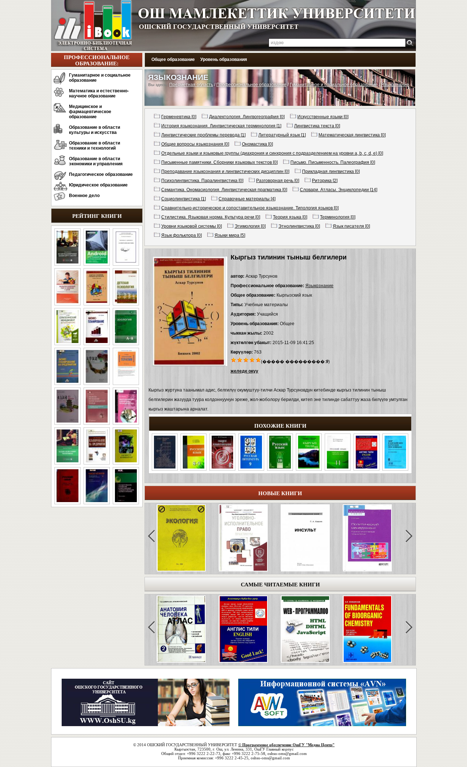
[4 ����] (252, 359)
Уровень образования (223, 59)
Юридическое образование (98, 185)
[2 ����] (240, 359)
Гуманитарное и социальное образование (100, 78)
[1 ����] (234, 359)
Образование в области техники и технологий (94, 145)
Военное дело (84, 195)
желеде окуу (244, 371)
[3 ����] (246, 359)
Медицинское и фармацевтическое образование (90, 111)
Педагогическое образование (101, 174)
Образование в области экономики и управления (96, 161)
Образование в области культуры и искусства (94, 130)
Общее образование (173, 59)
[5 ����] (258, 359)
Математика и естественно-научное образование (99, 93)
